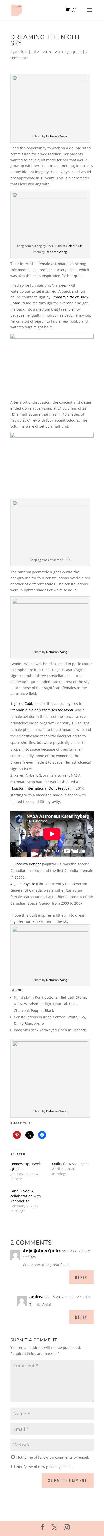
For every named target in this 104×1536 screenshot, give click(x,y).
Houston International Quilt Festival (40, 788)
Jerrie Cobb (23, 703)
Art (57, 51)
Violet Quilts (74, 246)
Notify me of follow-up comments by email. (52, 1457)
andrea (21, 51)
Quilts (76, 51)
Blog (65, 51)
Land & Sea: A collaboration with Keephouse (25, 1196)
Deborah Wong (56, 136)
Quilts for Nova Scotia (70, 1163)
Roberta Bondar (27, 864)
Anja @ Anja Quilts (42, 1251)
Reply (81, 1277)
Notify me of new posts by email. (44, 1466)
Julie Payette (24, 883)
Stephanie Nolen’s (41, 710)
